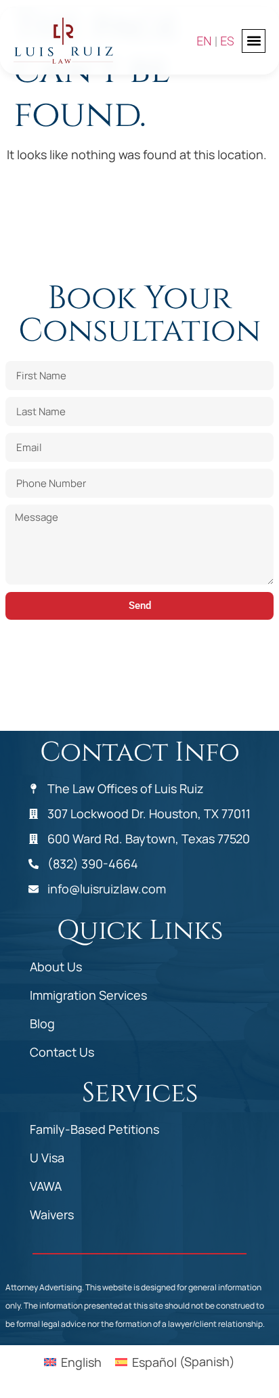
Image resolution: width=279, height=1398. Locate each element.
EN (204, 41)
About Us (56, 966)
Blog (42, 1023)
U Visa (47, 1157)
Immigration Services (88, 995)
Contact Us (62, 1052)
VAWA (46, 1186)
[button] (253, 41)
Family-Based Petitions (94, 1129)
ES (227, 41)
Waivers (52, 1214)
